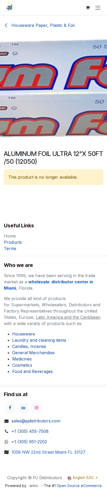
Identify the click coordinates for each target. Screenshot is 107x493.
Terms (10, 248)
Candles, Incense (29, 346)
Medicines (22, 358)
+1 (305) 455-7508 (30, 431)
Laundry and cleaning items (39, 340)
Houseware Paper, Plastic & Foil (42, 25)
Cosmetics (22, 365)
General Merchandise (33, 352)
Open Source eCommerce (79, 485)
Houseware (23, 333)
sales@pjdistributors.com (35, 420)
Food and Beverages (32, 371)
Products (13, 242)
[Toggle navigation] (98, 7)
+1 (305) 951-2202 (29, 441)
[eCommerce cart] (87, 7)
